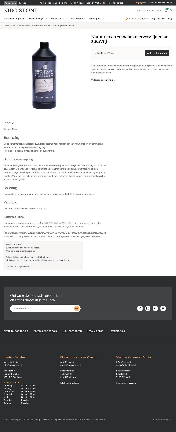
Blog (170, 18)
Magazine (155, 18)
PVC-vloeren (77, 18)
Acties (145, 18)
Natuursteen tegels (36, 18)
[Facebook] (140, 308)
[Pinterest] (155, 308)
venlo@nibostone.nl (126, 365)
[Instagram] (147, 308)
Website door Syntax (162, 419)
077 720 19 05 (11, 361)
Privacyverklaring (32, 419)
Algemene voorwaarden (66, 419)
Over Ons (140, 10)
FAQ (164, 18)
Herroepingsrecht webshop (92, 419)
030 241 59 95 (67, 361)
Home (6, 25)
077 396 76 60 (123, 361)
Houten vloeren (58, 18)
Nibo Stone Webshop (20, 25)
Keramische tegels (13, 18)
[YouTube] (163, 308)
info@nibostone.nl (13, 365)
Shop (159, 10)
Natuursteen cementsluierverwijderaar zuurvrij (53, 25)
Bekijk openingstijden (69, 383)
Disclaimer (47, 419)
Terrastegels (94, 18)
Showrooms (134, 18)
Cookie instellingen (12, 419)
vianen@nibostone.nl (70, 365)
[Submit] (76, 308)
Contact (150, 10)
